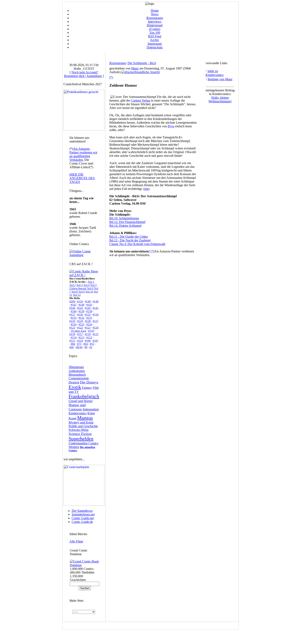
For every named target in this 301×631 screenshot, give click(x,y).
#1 (90, 347)
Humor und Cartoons (77, 407)
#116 (88, 334)
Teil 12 (77, 294)
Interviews (154, 21)
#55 (92, 343)
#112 (89, 337)
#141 (95, 307)
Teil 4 (86, 285)
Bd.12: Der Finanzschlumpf (127, 222)
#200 (72, 301)
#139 (81, 311)
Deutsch (74, 382)
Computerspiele (79, 378)
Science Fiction (80, 434)
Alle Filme (76, 541)
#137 (72, 314)
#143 (80, 307)
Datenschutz (155, 47)
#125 (81, 324)
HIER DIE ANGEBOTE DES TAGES (82, 178)
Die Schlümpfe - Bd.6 (142, 63)
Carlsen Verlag (140, 100)
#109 (88, 340)
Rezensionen (154, 18)
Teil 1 (91, 281)
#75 (79, 343)
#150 (80, 301)
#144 (72, 307)
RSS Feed (154, 36)
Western (74, 447)
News (154, 14)
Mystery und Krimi (81, 422)
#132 (81, 317)
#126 (74, 324)
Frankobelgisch (84, 396)
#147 (74, 304)
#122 (80, 327)
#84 (73, 343)
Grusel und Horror (81, 401)
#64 (86, 343)
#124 (89, 324)
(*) (111, 77)
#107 (95, 340)
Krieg (91, 413)
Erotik (75, 387)
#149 (88, 301)
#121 (88, 327)
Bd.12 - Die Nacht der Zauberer (130, 240)
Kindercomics (78, 413)
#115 (95, 334)
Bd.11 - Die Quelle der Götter (128, 236)
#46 (71, 347)
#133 (74, 317)
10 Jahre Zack (78, 330)
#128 (88, 321)
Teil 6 (90, 288)
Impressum (155, 43)
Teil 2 (72, 285)
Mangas (85, 417)
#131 (89, 317)
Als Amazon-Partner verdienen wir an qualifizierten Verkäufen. (83, 154)
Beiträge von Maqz (220, 79)
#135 (88, 314)
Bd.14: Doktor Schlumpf (125, 225)
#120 (95, 327)
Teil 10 (89, 291)
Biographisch (77, 374)
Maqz (135, 68)
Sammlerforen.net (83, 514)
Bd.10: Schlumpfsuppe (124, 218)
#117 (80, 334)
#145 (89, 304)
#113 (81, 337)
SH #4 (79, 347)
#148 (95, 301)
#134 (95, 314)
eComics (154, 29)
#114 (74, 337)
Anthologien (77, 371)
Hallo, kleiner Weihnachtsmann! (220, 99)
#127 (95, 321)
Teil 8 (74, 291)
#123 (72, 327)
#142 (88, 307)
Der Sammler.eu (82, 510)
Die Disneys (89, 382)
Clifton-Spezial (77, 288)
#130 (72, 321)
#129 (80, 321)
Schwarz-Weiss (78, 430)
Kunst (72, 418)
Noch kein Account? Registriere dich (81, 74)
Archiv (154, 40)
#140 (74, 311)
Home (155, 10)
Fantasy (87, 387)
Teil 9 (81, 291)
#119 (91, 330)
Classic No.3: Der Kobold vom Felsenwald (137, 244)
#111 (72, 340)
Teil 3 (79, 285)
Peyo (171, 126)
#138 (89, 311)
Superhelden (81, 438)
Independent (91, 409)
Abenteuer (76, 367)
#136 (80, 314)
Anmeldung (94, 76)
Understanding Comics (83, 443)
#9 (86, 347)
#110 (80, 340)
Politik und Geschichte (83, 426)
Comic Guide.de (82, 521)
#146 (81, 304)
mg (146, 189)
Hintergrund (155, 25)
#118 (72, 334)
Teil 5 (93, 285)
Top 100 (154, 32)
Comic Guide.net (83, 518)
